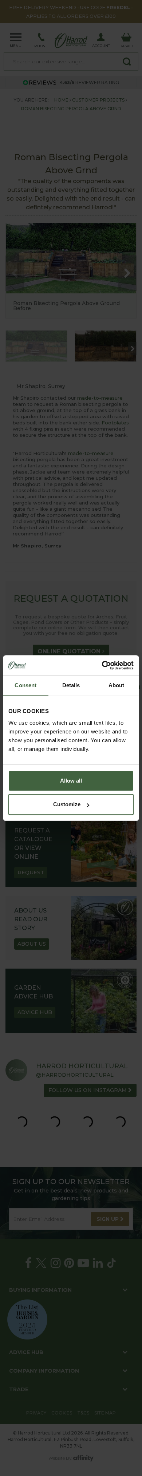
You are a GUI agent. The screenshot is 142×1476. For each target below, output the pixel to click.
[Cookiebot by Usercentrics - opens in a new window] (102, 665)
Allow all (71, 780)
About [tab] (117, 685)
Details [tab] (71, 685)
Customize (66, 804)
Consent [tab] (25, 685)
